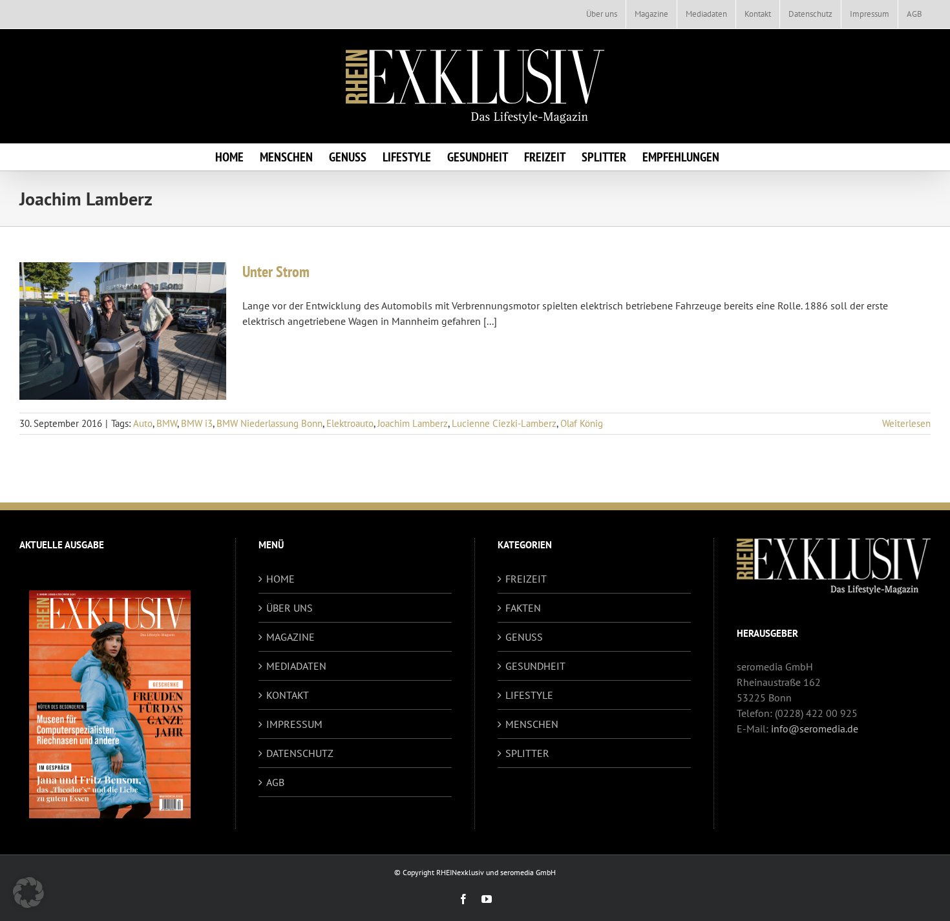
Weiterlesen (906, 423)
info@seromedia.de (814, 728)
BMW (166, 423)
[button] (28, 892)
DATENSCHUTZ (299, 753)
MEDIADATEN (296, 665)
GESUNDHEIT (535, 665)
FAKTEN (523, 607)
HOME (280, 578)
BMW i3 (197, 423)
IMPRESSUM (294, 724)
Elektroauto (350, 423)
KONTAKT (287, 694)
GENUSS (524, 636)
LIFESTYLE (529, 694)
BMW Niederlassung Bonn (269, 423)
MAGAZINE (290, 636)
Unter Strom (276, 272)
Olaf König (581, 423)
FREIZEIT (526, 578)
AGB (275, 782)
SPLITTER (527, 753)
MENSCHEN (531, 724)
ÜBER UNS (289, 607)
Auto (143, 423)
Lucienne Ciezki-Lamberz (504, 423)
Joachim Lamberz (412, 423)
